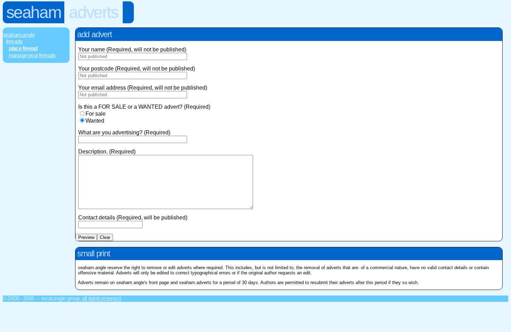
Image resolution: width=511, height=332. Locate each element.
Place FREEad (23, 48)
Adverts (93, 12)
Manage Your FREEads (32, 55)
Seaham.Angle (19, 35)
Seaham (33, 12)
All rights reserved (101, 298)
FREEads (14, 41)
